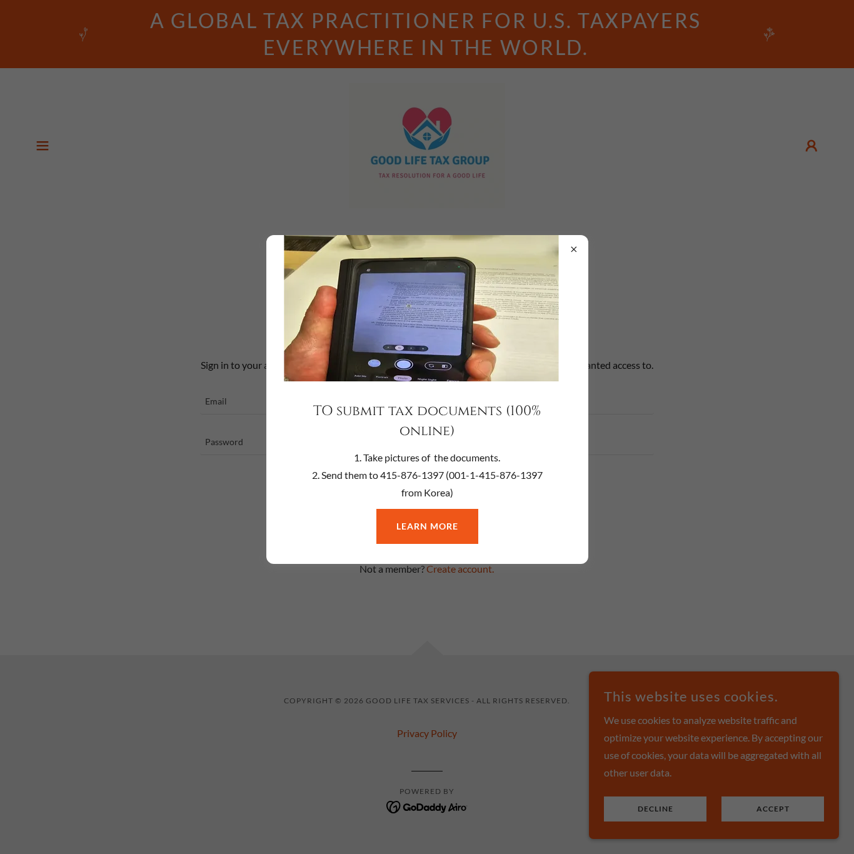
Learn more (427, 526)
